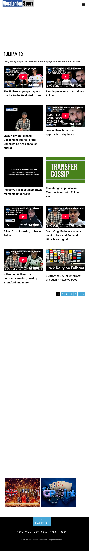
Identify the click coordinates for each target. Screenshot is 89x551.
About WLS (24, 531)
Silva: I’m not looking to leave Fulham (22, 233)
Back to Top (41, 522)
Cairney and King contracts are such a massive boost (63, 277)
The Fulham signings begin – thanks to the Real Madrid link (22, 93)
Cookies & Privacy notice (50, 531)
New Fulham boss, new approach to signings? (60, 132)
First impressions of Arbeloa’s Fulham (65, 93)
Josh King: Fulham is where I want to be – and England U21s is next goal (64, 235)
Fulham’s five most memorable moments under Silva (23, 191)
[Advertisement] (44, 31)
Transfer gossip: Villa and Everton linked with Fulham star (63, 192)
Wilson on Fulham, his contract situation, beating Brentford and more (20, 278)
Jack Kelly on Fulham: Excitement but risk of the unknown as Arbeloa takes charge (20, 141)
